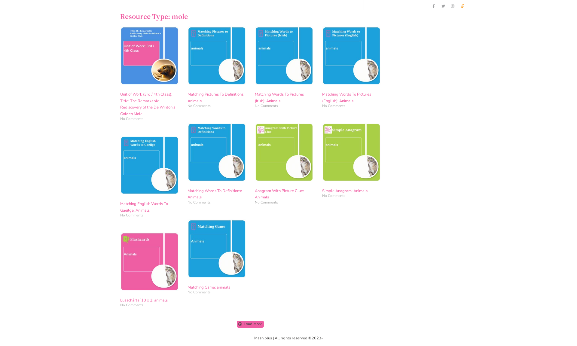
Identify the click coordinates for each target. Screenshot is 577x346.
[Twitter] (443, 6)
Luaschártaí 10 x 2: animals (144, 300)
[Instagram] (453, 6)
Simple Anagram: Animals (345, 191)
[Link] (462, 6)
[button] (250, 324)
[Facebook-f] (433, 6)
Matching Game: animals (209, 287)
